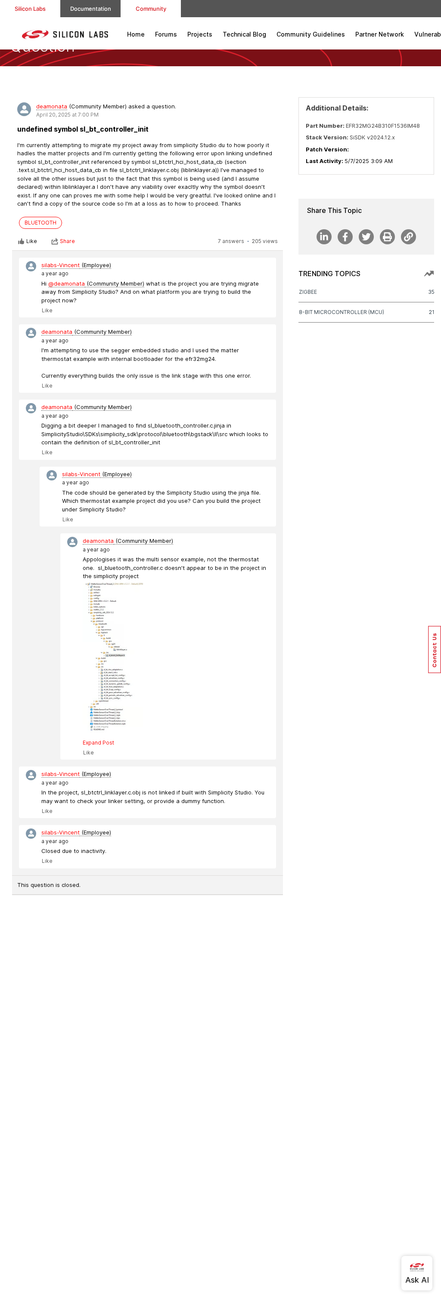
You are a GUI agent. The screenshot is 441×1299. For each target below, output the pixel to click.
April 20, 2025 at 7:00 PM (67, 114)
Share (67, 241)
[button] (434, 649)
